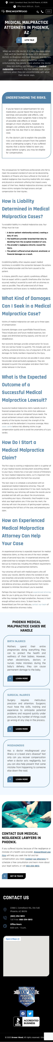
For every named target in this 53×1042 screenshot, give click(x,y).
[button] (26, 40)
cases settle (7, 426)
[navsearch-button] (38, 12)
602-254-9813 (32, 865)
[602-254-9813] (43, 12)
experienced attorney (42, 592)
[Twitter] (30, 1013)
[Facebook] (23, 1013)
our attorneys (39, 858)
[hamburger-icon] (49, 11)
